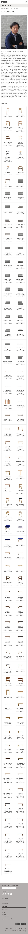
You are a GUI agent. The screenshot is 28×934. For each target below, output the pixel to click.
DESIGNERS (5, 901)
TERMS (6, 928)
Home (2, 8)
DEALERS (4, 906)
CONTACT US (5, 916)
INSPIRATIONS (5, 903)
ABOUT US (5, 909)
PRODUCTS (5, 898)
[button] (26, 2)
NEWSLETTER (14, 885)
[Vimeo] (11, 894)
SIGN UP (9, 888)
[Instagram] (3, 894)
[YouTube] (8, 894)
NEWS (3, 912)
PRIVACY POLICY (13, 928)
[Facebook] (5, 894)
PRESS (4, 914)
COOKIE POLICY (22, 928)
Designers (7, 8)
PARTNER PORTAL (6, 918)
